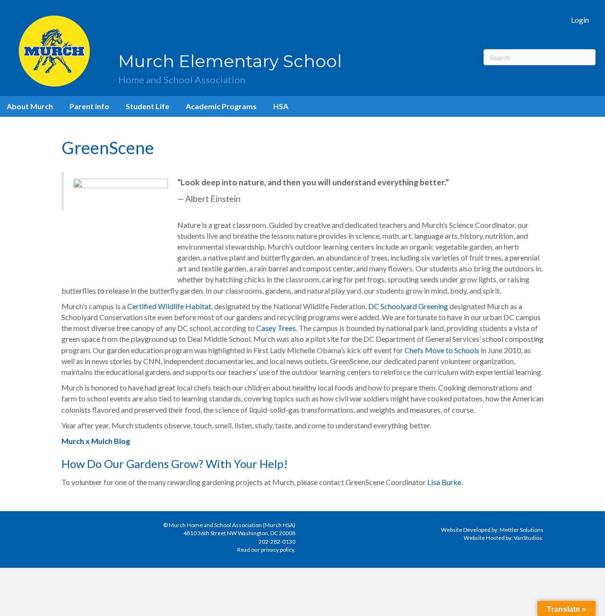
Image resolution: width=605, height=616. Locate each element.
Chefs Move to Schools (442, 350)
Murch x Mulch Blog (95, 440)
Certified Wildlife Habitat (169, 306)
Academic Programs (221, 106)
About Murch (30, 106)
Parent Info (89, 106)
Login (580, 19)
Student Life (147, 106)
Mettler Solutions (522, 529)
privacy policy (277, 549)
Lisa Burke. (445, 481)
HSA (280, 106)
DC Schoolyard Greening (408, 306)
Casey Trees (276, 327)
